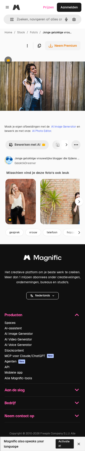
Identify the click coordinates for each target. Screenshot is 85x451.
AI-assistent (13, 328)
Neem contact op (19, 415)
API (7, 367)
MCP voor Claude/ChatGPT (29, 356)
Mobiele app (13, 372)
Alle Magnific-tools (18, 378)
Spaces (10, 323)
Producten (13, 314)
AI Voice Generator (18, 345)
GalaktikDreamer (25, 163)
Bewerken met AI (24, 146)
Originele (30, 61)
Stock (21, 32)
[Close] (78, 444)
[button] (42, 295)
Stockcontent (14, 350)
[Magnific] (43, 258)
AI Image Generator (63, 126)
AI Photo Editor (41, 131)
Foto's (34, 32)
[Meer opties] (27, 45)
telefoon (52, 232)
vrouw (33, 232)
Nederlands (42, 295)
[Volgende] (66, 144)
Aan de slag (15, 389)
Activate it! (64, 444)
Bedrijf (10, 402)
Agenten (14, 361)
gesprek (14, 232)
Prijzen (48, 7)
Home (8, 32)
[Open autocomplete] (10, 19)
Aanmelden (69, 7)
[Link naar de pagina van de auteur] (9, 161)
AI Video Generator (18, 339)
